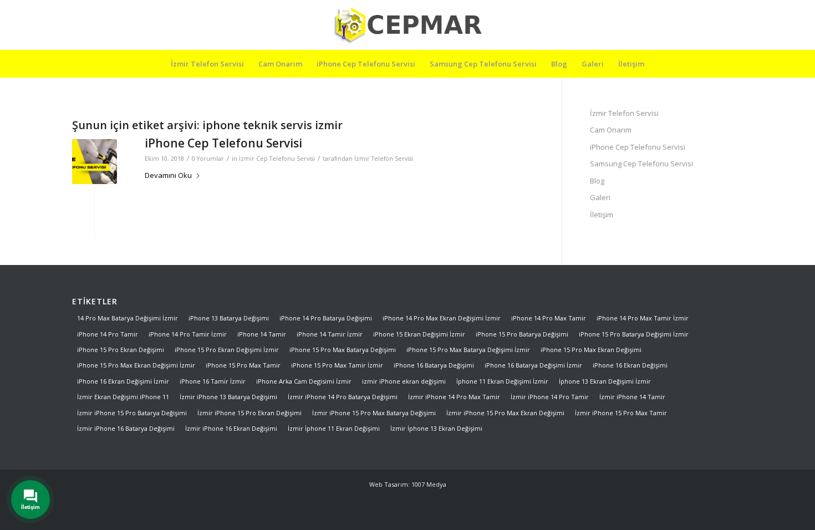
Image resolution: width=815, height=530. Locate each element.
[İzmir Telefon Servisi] (94, 161)
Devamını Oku (168, 175)
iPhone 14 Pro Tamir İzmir (188, 334)
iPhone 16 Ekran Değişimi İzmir (123, 381)
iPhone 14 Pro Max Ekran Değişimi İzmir (442, 318)
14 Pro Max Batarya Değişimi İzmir (127, 318)
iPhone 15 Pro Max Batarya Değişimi (342, 349)
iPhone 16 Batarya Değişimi (434, 365)
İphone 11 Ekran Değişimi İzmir (502, 381)
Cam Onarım (610, 130)
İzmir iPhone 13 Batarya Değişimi (228, 397)
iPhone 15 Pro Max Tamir (243, 365)
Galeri (600, 197)
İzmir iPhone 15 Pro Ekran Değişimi (249, 413)
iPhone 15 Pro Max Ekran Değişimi (591, 349)
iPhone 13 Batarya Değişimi (229, 318)
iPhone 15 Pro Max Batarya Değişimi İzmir (468, 349)
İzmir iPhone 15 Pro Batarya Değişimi (132, 413)
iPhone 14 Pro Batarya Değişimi (325, 318)
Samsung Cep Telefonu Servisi (641, 164)
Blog (597, 181)
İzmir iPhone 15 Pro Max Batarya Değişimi (374, 413)
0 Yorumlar (208, 158)
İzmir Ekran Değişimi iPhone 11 (123, 397)
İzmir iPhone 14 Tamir (632, 397)
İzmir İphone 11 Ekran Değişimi (334, 428)
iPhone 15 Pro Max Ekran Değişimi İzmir (136, 365)
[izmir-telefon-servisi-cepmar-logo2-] (407, 25)
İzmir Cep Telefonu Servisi (277, 158)
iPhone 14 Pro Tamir (107, 334)
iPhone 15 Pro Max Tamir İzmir (337, 365)
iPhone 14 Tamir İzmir (330, 334)
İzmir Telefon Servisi (383, 158)
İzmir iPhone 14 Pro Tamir (550, 397)
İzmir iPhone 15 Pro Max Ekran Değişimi (505, 413)
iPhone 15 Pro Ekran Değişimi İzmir (227, 349)
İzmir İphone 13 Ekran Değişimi (436, 428)
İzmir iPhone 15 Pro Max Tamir (621, 413)
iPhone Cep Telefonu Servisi (223, 143)
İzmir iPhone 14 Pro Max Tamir (454, 397)
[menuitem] (207, 64)
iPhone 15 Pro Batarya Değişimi (522, 334)
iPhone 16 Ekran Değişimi (630, 365)
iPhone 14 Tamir (261, 334)
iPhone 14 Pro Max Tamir (548, 318)
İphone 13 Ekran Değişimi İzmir (605, 381)
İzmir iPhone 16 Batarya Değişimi (126, 428)
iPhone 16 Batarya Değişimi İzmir (533, 365)
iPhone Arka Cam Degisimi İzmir (304, 381)
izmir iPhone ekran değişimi (404, 381)
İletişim (601, 215)
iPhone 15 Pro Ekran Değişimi (120, 349)
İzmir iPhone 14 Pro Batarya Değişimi (343, 397)
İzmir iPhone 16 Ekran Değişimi (231, 428)
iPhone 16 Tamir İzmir (213, 381)
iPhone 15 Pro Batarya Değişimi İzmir (634, 334)
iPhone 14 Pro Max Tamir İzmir (643, 318)
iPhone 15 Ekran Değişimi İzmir (419, 334)
